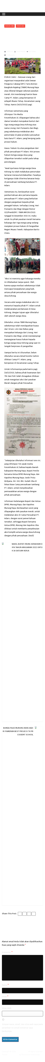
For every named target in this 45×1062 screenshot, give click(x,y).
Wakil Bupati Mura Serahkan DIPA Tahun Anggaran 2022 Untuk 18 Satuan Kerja (27, 547)
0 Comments (10, 55)
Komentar (7, 952)
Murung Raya (9, 26)
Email (5, 996)
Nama (5, 985)
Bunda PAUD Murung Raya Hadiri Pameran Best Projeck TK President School (18, 731)
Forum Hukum (21, 51)
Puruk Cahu (20, 26)
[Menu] (4, 14)
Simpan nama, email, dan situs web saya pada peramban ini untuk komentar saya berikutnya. (22, 1027)
